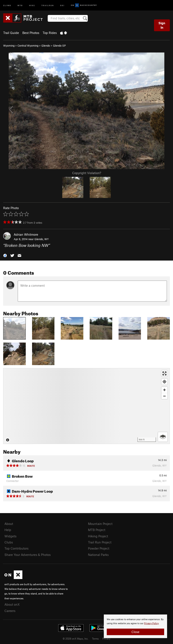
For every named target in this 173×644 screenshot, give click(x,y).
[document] (135, 626)
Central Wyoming (28, 45)
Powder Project (98, 548)
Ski (62, 5)
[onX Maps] (13, 578)
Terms (95, 638)
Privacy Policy (151, 623)
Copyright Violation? (86, 173)
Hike (32, 5)
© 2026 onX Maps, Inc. (75, 638)
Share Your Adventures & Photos (27, 555)
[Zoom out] (164, 396)
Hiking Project (98, 536)
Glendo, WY (41, 239)
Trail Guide (11, 33)
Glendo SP (59, 45)
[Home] (25, 18)
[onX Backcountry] (84, 5)
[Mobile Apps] (63, 33)
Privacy (106, 638)
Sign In (161, 25)
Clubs (8, 542)
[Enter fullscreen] (164, 373)
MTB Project (96, 530)
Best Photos (30, 33)
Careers (9, 611)
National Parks (98, 555)
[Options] (163, 437)
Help (7, 530)
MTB (20, 5)
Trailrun (47, 5)
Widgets (10, 536)
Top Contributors (16, 548)
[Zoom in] (164, 390)
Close (135, 632)
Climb (7, 5)
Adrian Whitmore (26, 234)
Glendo (45, 45)
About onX (12, 604)
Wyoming (9, 45)
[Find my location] (164, 382)
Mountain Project (100, 524)
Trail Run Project (99, 542)
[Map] (86, 406)
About (8, 524)
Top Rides (50, 33)
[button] (5, 255)
